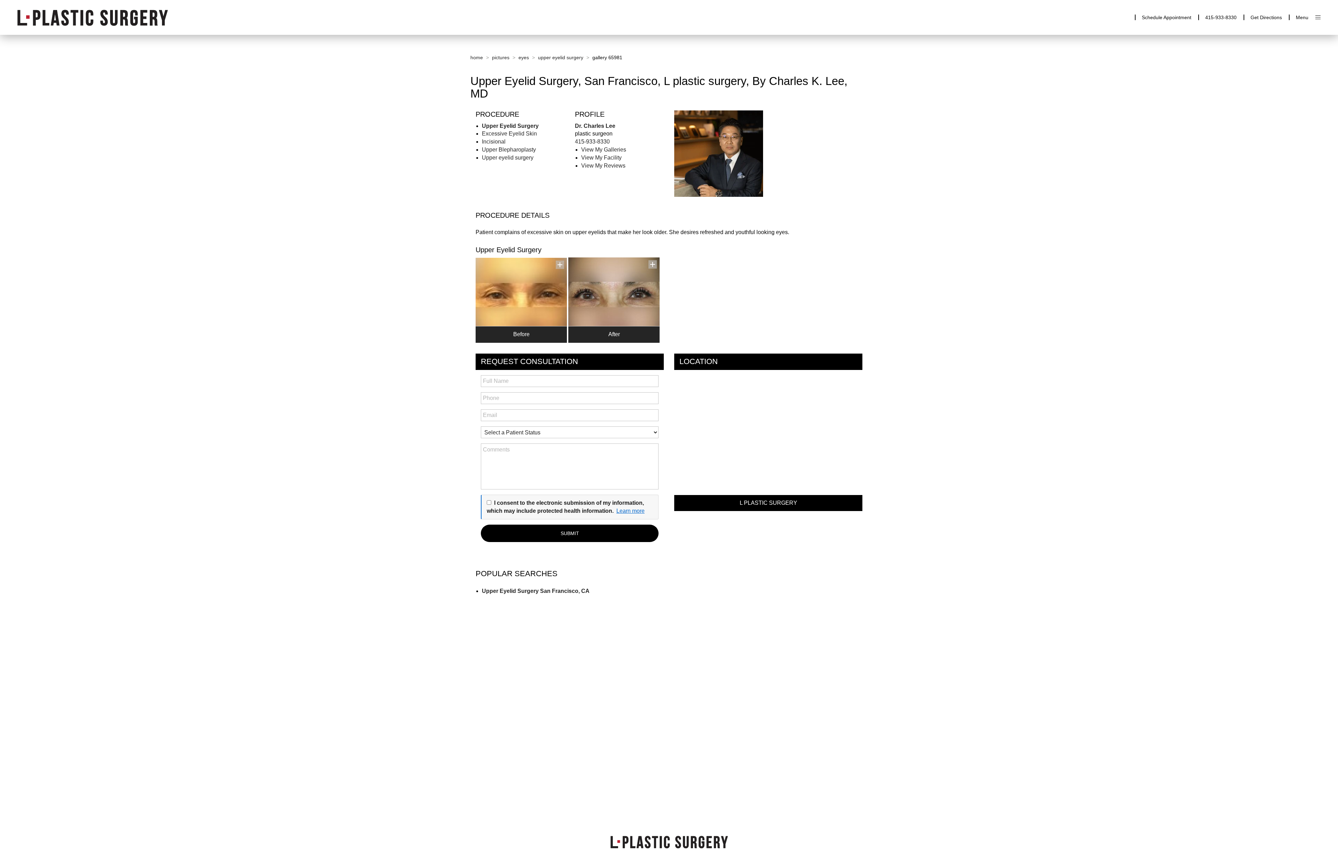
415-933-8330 (1221, 17)
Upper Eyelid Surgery (560, 57)
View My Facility (601, 158)
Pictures (500, 57)
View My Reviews (603, 166)
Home (476, 57)
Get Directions (1266, 17)
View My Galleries (603, 150)
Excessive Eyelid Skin (509, 134)
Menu (1302, 17)
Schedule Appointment (1166, 17)
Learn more (630, 511)
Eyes (523, 57)
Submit (570, 533)
